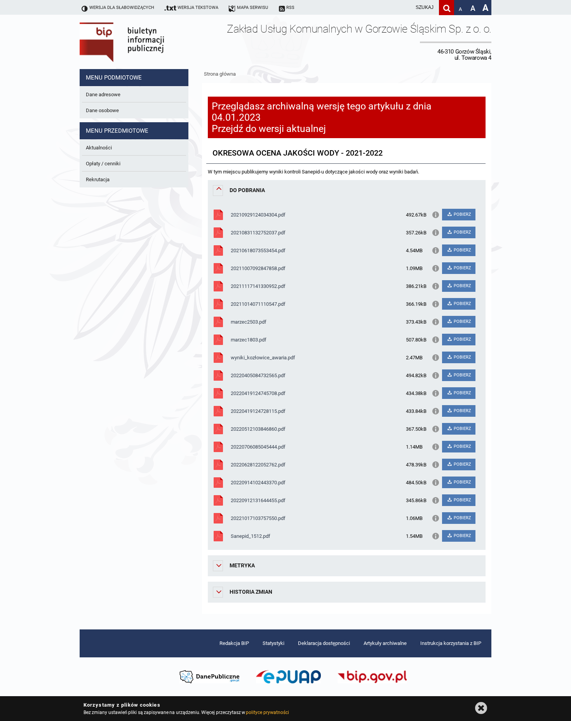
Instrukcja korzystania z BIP (450, 643)
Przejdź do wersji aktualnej (269, 128)
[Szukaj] (446, 7)
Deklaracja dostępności (324, 643)
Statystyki (273, 643)
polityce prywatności (267, 712)
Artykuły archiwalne (385, 643)
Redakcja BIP (234, 643)
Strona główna (220, 74)
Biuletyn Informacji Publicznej (144, 42)
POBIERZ (462, 214)
